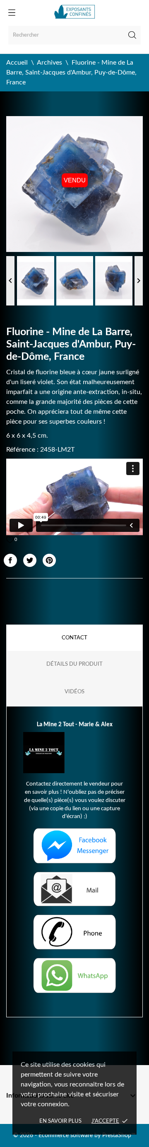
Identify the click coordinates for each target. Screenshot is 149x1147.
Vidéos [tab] (74, 692)
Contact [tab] (74, 638)
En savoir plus (60, 1121)
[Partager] (10, 560)
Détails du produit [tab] (74, 664)
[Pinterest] (49, 560)
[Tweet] (29, 560)
